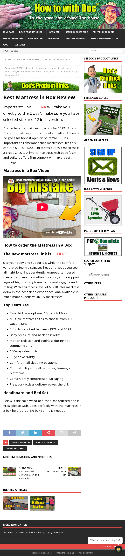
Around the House (13, 38)
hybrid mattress (21, 442)
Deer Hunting (35, 38)
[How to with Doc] (62, 26)
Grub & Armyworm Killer (104, 38)
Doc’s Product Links (30, 32)
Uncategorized (67, 71)
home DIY (54, 71)
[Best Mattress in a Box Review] (42, 503)
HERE (62, 253)
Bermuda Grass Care (77, 32)
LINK (41, 107)
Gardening (54, 38)
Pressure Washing (75, 38)
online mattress (15, 448)
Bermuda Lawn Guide (112, 546)
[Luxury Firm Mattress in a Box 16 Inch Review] (15, 503)
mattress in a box (46, 442)
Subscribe (20, 44)
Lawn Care (55, 32)
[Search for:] (105, 50)
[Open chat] (118, 549)
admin (31, 68)
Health (20, 71)
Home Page (8, 32)
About (6, 44)
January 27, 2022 (15, 68)
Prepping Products (103, 32)
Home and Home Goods (37, 71)
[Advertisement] (104, 331)
